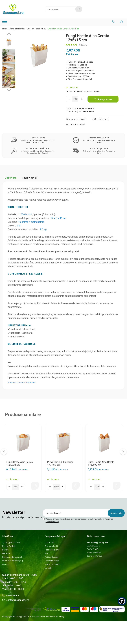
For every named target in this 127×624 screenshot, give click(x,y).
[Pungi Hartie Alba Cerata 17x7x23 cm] (63, 443)
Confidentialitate (52, 561)
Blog (46, 553)
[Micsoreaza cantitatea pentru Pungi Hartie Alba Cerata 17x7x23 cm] (50, 487)
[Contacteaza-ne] (113, 21)
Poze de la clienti (52, 550)
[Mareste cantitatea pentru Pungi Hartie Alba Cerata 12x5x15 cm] (81, 99)
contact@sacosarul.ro (17, 600)
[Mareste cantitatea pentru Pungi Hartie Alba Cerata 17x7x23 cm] (62, 487)
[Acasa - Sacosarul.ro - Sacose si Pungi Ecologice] (21, 9)
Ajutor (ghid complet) (11, 542)
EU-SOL (48, 568)
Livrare (5, 550)
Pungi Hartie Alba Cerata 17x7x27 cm (101, 463)
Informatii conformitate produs (21, 382)
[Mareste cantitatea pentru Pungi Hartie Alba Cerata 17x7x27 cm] (103, 487)
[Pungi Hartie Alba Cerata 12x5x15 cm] (39, 55)
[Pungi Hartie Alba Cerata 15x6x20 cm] (22, 443)
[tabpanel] (39, 55)
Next (8, 89)
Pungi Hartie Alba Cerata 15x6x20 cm (19, 463)
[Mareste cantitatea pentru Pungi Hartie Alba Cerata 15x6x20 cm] (22, 487)
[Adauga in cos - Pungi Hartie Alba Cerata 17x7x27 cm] (116, 486)
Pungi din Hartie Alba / (36, 29)
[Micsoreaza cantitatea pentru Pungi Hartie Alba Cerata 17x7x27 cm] (91, 487)
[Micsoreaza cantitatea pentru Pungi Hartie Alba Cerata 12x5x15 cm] (69, 99)
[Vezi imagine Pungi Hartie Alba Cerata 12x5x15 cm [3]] (8, 81)
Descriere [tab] (11, 177)
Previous (8, 34)
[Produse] (5, 22)
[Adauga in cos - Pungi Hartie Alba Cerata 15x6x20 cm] (35, 486)
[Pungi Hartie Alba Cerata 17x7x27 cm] (104, 443)
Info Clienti (8, 536)
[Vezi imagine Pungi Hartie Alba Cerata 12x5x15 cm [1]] (8, 55)
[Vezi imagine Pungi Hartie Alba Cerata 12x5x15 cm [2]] (8, 68)
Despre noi (49, 542)
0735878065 (12, 595)
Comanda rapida (76, 124)
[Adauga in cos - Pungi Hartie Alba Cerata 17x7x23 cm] (76, 486)
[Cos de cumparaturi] (121, 21)
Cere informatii (101, 119)
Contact (5, 564)
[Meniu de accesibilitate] (122, 601)
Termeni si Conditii (53, 564)
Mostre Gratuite (9, 546)
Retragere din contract (12, 557)
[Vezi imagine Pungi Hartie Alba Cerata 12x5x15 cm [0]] (8, 42)
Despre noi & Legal (55, 536)
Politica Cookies (51, 557)
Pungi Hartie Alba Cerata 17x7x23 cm (60, 463)
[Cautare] (78, 9)
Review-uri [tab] (30, 177)
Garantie (6, 553)
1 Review (83, 45)
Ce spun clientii (51, 546)
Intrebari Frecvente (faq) (12, 561)
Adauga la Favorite (77, 119)
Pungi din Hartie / (17, 29)
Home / (5, 29)
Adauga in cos (104, 99)
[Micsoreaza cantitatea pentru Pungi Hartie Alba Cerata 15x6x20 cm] (9, 487)
